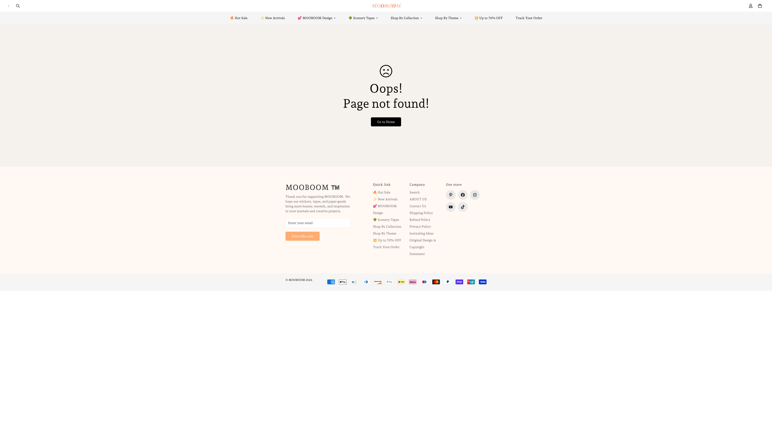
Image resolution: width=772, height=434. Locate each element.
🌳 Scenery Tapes (361, 18)
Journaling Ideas (421, 233)
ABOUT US (418, 199)
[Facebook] (463, 195)
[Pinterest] (451, 195)
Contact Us (418, 206)
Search (415, 192)
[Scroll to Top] (764, 412)
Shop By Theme (446, 18)
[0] (760, 5)
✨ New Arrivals (272, 18)
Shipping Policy (421, 213)
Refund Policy (420, 220)
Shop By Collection (405, 18)
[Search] (18, 5)
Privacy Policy (420, 226)
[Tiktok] (463, 207)
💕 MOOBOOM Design (315, 18)
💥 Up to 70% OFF (488, 18)
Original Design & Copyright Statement (423, 247)
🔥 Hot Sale (238, 18)
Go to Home (386, 122)
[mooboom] (386, 5)
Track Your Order (529, 18)
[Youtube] (451, 207)
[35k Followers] (475, 195)
